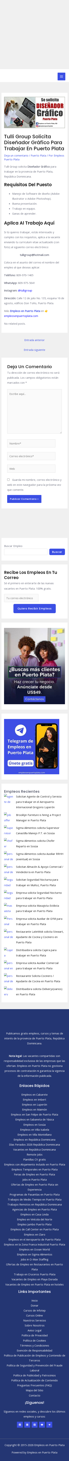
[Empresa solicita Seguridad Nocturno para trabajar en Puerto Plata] (8, 894)
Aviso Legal (34, 1330)
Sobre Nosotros (35, 1325)
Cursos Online (34, 1315)
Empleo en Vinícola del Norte (34, 1219)
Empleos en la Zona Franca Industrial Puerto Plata (34, 1244)
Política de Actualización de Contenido (34, 1380)
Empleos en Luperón (34, 1104)
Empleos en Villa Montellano (34, 1134)
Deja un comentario (16, 155)
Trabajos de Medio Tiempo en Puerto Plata (34, 1199)
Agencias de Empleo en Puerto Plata (34, 1209)
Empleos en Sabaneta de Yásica (34, 1119)
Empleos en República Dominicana (34, 1139)
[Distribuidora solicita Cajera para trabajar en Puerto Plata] (8, 952)
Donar (34, 1305)
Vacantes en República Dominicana (34, 1149)
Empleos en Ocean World (34, 1249)
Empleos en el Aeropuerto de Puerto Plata (34, 1239)
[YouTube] (42, 1425)
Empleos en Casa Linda (34, 1214)
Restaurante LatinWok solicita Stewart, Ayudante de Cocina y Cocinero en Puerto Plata (40, 937)
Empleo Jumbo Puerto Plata (34, 1224)
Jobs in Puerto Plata (34, 1179)
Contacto (34, 1395)
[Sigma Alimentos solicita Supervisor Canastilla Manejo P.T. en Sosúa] (8, 829)
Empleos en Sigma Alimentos (34, 1254)
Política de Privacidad (35, 1335)
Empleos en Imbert (34, 1099)
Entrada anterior (34, 340)
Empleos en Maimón (34, 1109)
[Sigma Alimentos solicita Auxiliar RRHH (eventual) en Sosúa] (8, 855)
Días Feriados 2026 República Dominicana (34, 1144)
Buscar (57, 552)
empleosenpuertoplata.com (21, 316)
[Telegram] (49, 1425)
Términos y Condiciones (34, 1345)
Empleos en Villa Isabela (34, 1129)
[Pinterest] (35, 1425)
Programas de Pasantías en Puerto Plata (35, 1194)
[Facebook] (20, 1425)
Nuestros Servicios (34, 1320)
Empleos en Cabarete (34, 1094)
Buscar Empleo (13, 546)
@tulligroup (25, 290)
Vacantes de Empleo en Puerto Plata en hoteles (34, 1284)
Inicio (34, 1300)
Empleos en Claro (34, 1234)
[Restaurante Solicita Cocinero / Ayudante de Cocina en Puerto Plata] (8, 977)
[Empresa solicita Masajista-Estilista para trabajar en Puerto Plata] (8, 907)
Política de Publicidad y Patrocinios (34, 1375)
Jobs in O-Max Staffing (34, 1259)
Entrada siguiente (34, 350)
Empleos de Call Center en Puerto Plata (34, 1229)
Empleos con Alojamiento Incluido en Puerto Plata (34, 1164)
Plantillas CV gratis (34, 1159)
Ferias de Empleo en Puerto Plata (34, 1174)
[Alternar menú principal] (61, 76)
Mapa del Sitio (34, 1390)
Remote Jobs (35, 1154)
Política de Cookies (34, 1340)
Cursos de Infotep (35, 1310)
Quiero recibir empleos (34, 608)
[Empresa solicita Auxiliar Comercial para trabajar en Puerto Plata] (8, 965)
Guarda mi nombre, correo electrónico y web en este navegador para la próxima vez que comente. (34, 484)
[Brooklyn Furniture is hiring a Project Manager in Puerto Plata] (8, 816)
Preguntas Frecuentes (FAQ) (34, 1385)
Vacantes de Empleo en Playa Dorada (35, 1279)
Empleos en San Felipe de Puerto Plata (34, 1114)
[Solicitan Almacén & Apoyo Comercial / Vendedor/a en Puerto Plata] (8, 868)
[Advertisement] (34, 34)
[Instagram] (27, 1425)
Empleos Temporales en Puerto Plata (35, 1169)
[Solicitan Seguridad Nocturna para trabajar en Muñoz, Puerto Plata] (8, 881)
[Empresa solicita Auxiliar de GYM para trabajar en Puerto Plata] (8, 920)
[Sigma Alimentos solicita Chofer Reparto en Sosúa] (8, 842)
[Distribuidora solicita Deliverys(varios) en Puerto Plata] (8, 991)
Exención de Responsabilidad (34, 1350)
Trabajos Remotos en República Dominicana (34, 1204)
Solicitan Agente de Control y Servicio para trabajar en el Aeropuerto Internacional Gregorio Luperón (39, 802)
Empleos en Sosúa (34, 1124)
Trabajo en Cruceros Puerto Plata (34, 1274)
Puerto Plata (38, 155)
